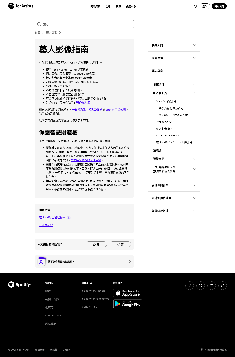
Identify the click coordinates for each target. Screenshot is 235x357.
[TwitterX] (200, 285)
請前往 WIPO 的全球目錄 (86, 160)
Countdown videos (167, 135)
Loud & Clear (53, 315)
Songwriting (89, 306)
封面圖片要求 (164, 122)
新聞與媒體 (52, 299)
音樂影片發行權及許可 (170, 108)
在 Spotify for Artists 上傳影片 (174, 142)
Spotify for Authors (93, 290)
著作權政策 (83, 103)
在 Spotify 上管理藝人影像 (55, 217)
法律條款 (40, 349)
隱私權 (53, 349)
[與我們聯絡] (128, 261)
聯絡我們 (50, 324)
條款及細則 (95, 109)
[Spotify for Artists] (21, 6)
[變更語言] (195, 6)
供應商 (49, 307)
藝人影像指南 (164, 129)
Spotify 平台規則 (116, 109)
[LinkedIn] (211, 285)
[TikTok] (222, 285)
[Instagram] (189, 285)
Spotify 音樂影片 (166, 101)
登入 (204, 6)
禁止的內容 (46, 225)
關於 (48, 291)
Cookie (67, 349)
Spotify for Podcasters (95, 298)
